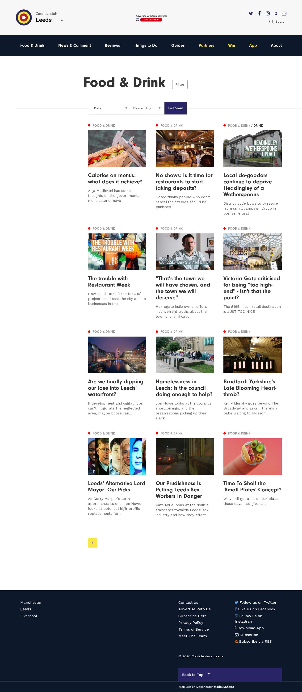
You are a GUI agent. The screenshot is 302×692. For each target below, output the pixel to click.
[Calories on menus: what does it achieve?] (117, 169)
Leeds (25, 609)
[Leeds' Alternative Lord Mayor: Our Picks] (117, 474)
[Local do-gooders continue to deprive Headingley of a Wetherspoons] (252, 169)
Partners (206, 45)
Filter (180, 84)
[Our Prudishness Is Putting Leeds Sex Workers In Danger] (185, 474)
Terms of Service (193, 629)
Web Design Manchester (195, 686)
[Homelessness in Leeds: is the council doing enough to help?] (185, 375)
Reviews (112, 45)
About (276, 45)
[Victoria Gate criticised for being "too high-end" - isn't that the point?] (252, 272)
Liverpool (28, 616)
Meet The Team (192, 636)
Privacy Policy (190, 622)
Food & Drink (32, 45)
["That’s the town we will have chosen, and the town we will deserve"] (185, 272)
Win (231, 45)
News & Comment (74, 45)
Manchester (31, 602)
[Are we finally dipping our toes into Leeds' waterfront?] (117, 375)
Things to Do (145, 45)
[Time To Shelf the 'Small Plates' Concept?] (252, 474)
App (253, 45)
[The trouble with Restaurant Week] (117, 272)
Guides (178, 45)
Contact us (188, 602)
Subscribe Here (192, 616)
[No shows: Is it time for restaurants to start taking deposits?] (185, 169)
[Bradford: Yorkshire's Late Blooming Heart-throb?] (252, 375)
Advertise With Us (194, 609)
